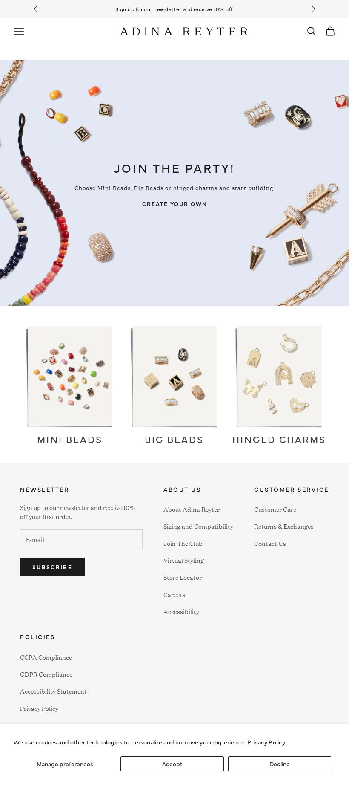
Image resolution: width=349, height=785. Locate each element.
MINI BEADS (70, 439)
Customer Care (275, 508)
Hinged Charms (279, 439)
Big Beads (174, 439)
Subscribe (52, 567)
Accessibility (181, 610)
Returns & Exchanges (284, 525)
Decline (279, 763)
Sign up (124, 9)
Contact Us (270, 543)
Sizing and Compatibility (198, 525)
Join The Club (183, 543)
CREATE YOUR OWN (174, 203)
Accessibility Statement (53, 691)
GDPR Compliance (46, 673)
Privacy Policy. (266, 742)
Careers (174, 594)
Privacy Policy (39, 708)
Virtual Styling (183, 560)
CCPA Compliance (46, 656)
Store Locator (182, 577)
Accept (172, 763)
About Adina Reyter (191, 508)
